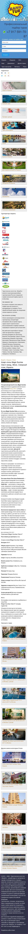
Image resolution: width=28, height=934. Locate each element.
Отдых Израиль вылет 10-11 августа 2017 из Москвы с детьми (13, 680)
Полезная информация (8, 210)
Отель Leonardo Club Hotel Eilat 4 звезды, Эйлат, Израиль (13, 847)
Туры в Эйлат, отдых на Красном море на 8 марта (13, 639)
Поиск (24, 67)
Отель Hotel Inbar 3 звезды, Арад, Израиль (11, 765)
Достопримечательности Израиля (11, 170)
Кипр (3, 63)
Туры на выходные (7, 130)
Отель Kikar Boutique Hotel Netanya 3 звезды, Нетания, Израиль (12, 867)
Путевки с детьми (7, 117)
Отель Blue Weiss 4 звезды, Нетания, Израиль (12, 806)
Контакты (17, 67)
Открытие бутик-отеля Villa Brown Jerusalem (11, 826)
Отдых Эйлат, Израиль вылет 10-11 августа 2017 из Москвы (12, 701)
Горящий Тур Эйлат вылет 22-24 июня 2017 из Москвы (13, 742)
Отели (4, 143)
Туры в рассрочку (6, 67)
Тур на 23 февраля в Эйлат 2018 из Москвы (12, 660)
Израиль (4, 60)
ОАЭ (19, 60)
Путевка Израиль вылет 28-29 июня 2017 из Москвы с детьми (13, 721)
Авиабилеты (5, 196)
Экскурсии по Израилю (8, 183)
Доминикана (11, 63)
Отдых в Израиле (7, 90)
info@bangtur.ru (15, 926)
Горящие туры (6, 103)
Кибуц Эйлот (13, 389)
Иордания (12, 60)
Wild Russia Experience (17, 886)
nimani (13, 930)
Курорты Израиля (7, 157)
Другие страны (22, 63)
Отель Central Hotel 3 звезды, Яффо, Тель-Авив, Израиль (12, 785)
